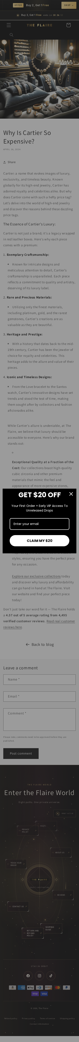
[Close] (71, 494)
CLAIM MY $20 (39, 540)
